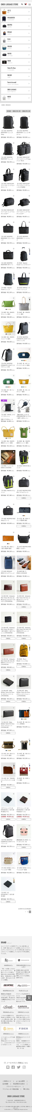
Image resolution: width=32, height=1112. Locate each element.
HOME (3, 105)
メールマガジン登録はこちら (17, 1063)
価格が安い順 (16, 111)
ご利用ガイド (6, 1081)
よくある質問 (20, 1081)
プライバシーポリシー (13, 1086)
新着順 (9, 111)
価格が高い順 (26, 111)
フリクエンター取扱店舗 (10, 1089)
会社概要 (5, 1084)
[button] (25, 911)
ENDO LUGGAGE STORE (16, 1096)
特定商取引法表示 (19, 1084)
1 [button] (27, 911)
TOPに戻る (26, 1089)
